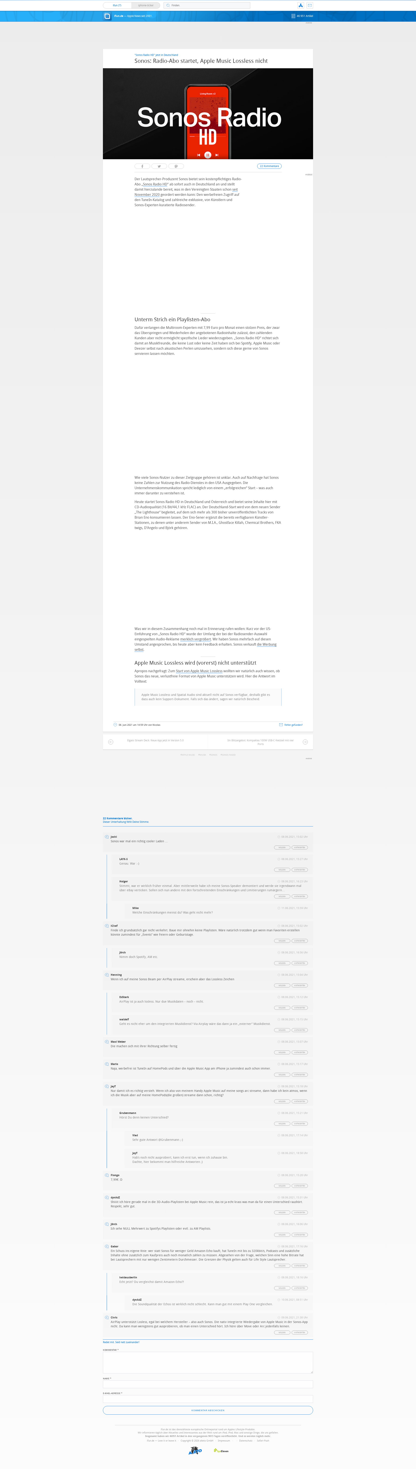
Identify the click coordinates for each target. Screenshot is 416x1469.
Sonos (214, 755)
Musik (203, 755)
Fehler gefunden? (293, 725)
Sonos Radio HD (155, 184)
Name (107, 1378)
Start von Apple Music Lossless (199, 671)
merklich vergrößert (195, 639)
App (301, 5)
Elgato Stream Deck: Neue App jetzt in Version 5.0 (155, 740)
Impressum (224, 1440)
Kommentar (111, 1350)
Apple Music (188, 755)
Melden (282, 848)
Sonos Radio (229, 755)
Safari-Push (263, 1440)
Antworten (299, 848)
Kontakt (310, 5)
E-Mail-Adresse (112, 1393)
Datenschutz (245, 1440)
